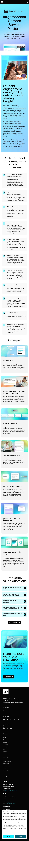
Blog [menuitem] (4, 749)
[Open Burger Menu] (27, 2)
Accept (8, 836)
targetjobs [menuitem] (6, 763)
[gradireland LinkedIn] (4, 728)
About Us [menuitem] (5, 747)
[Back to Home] (2, 2)
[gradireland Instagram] (7, 728)
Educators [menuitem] (5, 742)
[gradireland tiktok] (14, 728)
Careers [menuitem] (5, 752)
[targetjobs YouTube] (14, 720)
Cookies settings (14, 833)
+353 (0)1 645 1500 (10, 803)
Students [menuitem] (5, 744)
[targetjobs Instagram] (11, 720)
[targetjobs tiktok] (17, 720)
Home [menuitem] (4, 737)
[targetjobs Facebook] (4, 720)
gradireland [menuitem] (6, 766)
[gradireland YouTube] (11, 728)
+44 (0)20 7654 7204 (11, 790)
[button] (14, 622)
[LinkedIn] (4, 711)
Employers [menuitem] (6, 740)
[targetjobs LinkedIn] (7, 720)
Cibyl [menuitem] (4, 768)
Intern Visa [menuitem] (6, 771)
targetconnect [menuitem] (7, 761)
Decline (20, 836)
